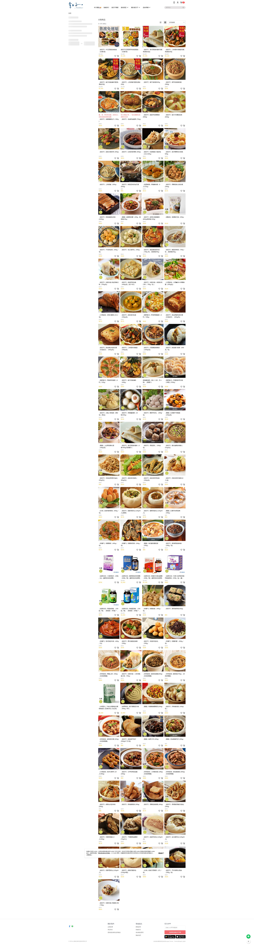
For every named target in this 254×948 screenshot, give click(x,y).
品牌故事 (110, 927)
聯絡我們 (138, 935)
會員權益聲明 (139, 932)
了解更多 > (89, 854)
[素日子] (79, 5)
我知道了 (161, 853)
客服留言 (138, 929)
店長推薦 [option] (172, 22)
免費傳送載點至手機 (175, 932)
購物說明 (138, 927)
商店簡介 (110, 929)
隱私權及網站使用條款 (114, 932)
